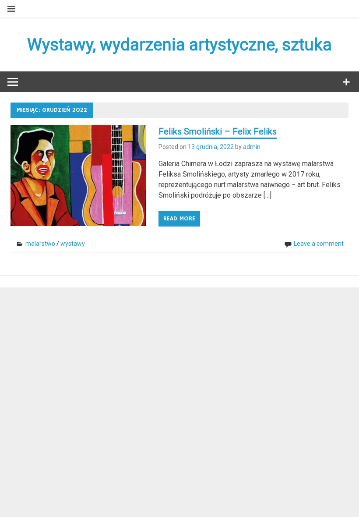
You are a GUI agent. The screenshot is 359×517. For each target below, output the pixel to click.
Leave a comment (319, 243)
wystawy (72, 243)
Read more (179, 219)
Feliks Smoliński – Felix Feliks (217, 131)
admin (251, 146)
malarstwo (40, 243)
